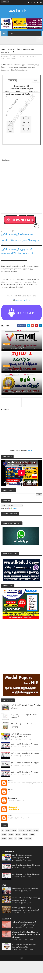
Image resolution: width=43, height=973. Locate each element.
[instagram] (31, 2)
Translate (15, 508)
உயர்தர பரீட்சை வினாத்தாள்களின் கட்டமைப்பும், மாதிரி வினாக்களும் (24, 923)
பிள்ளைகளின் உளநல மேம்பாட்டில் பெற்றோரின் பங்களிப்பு (24, 945)
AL (2, 830)
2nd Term (6, 388)
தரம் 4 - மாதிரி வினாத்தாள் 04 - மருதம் (25, 743)
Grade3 (36, 830)
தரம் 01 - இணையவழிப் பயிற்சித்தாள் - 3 (20, 241)
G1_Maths (32, 56)
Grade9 (4, 838)
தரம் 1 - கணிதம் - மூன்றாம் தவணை (14, 369)
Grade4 (4, 834)
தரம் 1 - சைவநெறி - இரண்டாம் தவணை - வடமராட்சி (20, 391)
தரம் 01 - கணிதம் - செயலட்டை (17, 234)
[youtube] (41, 2)
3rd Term (6, 344)
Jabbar (10, 816)
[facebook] (28, 2)
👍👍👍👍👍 (13, 807)
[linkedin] (34, 2)
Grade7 (25, 834)
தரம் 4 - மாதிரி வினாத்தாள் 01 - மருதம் (24, 771)
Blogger (30, 450)
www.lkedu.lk (17, 10)
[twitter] (38, 2)
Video (20, 838)
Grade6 (18, 834)
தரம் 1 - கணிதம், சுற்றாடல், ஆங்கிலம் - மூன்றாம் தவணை (21, 347)
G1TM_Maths (5, 59)
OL (15, 838)
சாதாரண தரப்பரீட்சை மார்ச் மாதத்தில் (25, 888)
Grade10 (21, 830)
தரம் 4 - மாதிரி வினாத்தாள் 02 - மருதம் (25, 762)
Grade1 (13, 59)
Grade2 (29, 830)
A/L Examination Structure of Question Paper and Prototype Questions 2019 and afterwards (26, 934)
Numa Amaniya (12, 798)
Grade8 (32, 834)
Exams (8, 830)
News (10, 838)
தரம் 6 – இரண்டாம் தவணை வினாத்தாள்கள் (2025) (21, 735)
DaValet (10, 781)
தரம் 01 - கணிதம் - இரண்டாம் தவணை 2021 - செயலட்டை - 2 (17, 251)
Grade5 (11, 834)
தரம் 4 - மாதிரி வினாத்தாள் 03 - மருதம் (25, 753)
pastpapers (28, 838)
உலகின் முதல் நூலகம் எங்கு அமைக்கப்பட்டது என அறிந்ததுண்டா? (25, 908)
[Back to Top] (22, 958)
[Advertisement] (21, 643)
